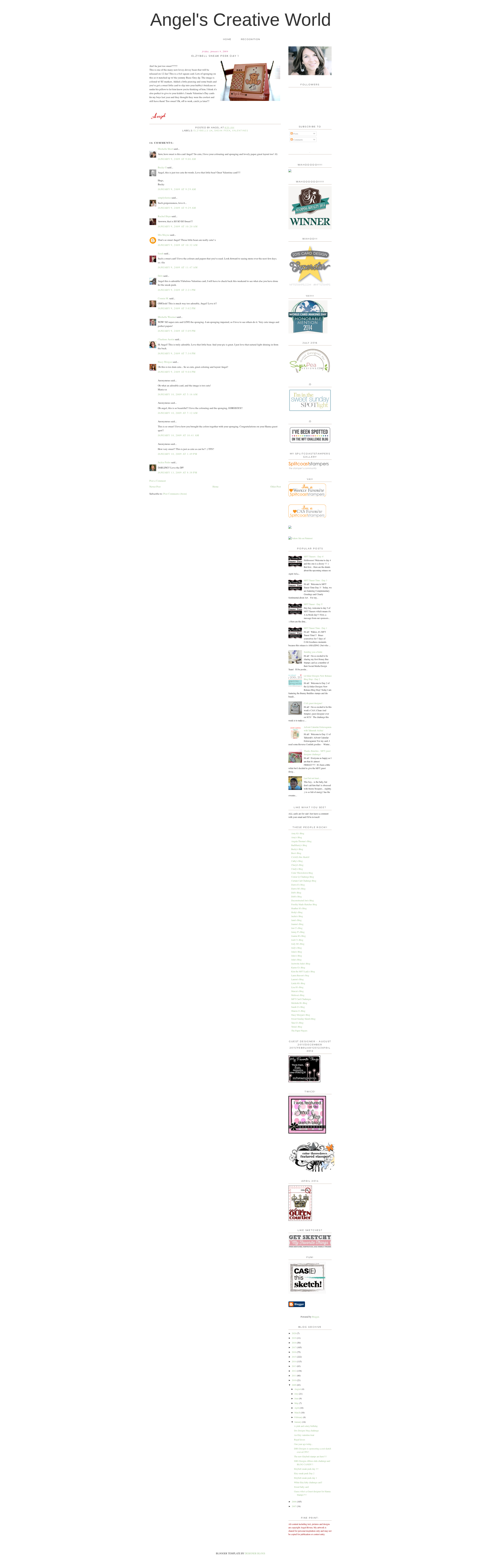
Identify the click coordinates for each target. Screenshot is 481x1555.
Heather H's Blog (299, 908)
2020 (294, 1333)
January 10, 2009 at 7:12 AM (178, 413)
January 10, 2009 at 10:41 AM (178, 435)
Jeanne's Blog (297, 924)
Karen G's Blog (298, 967)
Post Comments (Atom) (175, 493)
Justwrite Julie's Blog (300, 963)
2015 (294, 1356)
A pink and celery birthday (306, 1425)
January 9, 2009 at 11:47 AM (178, 267)
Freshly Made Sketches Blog (304, 904)
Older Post (275, 486)
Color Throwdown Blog (302, 872)
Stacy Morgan (165, 361)
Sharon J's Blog (298, 1010)
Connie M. (163, 298)
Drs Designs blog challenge (306, 1430)
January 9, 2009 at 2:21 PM (177, 290)
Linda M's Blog (298, 983)
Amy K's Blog (297, 833)
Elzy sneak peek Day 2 (304, 1473)
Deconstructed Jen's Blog (302, 900)
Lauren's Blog (297, 979)
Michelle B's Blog (299, 1002)
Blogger (315, 1316)
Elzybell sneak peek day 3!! (306, 1468)
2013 (294, 1366)
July (296, 1393)
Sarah (160, 253)
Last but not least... (312, 778)
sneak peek (222, 130)
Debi (160, 275)
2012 (294, 1370)
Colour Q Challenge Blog (302, 876)
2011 (294, 1375)
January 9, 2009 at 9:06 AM (177, 159)
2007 (294, 1506)
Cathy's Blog (297, 860)
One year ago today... (303, 1443)
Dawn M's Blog (298, 888)
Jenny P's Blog (298, 931)
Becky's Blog (297, 849)
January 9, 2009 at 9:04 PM (177, 371)
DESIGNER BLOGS (255, 1553)
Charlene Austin (166, 339)
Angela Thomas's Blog (301, 841)
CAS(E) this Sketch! (300, 856)
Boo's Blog (296, 853)
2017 (294, 1347)
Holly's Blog (297, 912)
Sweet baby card (301, 1486)
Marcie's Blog (297, 991)
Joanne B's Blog (298, 935)
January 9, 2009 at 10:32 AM (178, 245)
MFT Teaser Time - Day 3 (315, 580)
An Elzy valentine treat (304, 1434)
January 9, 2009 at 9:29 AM (177, 189)
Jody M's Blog (297, 943)
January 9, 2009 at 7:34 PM (177, 353)
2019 (294, 1337)
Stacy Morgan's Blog (300, 1014)
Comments (298, 139)
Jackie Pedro (164, 462)
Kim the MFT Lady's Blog (303, 971)
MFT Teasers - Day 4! (314, 556)
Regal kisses (299, 1439)
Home (227, 39)
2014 (294, 1361)
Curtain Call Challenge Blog (303, 880)
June (296, 1398)
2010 (294, 1380)
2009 (294, 1384)
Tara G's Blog (297, 1022)
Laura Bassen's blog (300, 975)
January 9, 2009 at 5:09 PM (177, 330)
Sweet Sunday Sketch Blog (303, 1018)
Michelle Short (165, 148)
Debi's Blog (296, 896)
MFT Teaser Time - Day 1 (315, 627)
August (298, 1388)
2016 (294, 1351)
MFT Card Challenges (301, 998)
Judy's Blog (296, 947)
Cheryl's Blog (297, 864)
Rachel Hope (164, 216)
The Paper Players (299, 1030)
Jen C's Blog (297, 927)
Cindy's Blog (297, 868)
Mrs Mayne (163, 234)
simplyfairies (164, 197)
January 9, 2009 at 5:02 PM (177, 308)
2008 (294, 1501)
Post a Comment (157, 480)
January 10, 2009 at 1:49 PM (177, 454)
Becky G (162, 167)
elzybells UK (203, 130)
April (297, 1407)
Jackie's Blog (297, 916)
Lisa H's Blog (297, 987)
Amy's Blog (296, 837)
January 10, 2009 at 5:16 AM (178, 394)
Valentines (240, 130)
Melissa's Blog (297, 995)
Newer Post (155, 486)
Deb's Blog (296, 892)
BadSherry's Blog (299, 845)
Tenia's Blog (296, 1026)
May (296, 1403)
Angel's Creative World (240, 19)
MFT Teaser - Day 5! (313, 604)
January (298, 1421)
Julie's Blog (296, 959)
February (298, 1417)
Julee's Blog (296, 951)
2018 (294, 1342)
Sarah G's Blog (298, 1006)
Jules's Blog (296, 955)
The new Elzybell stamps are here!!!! (310, 1456)
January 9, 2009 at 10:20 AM (178, 226)
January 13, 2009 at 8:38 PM (177, 472)
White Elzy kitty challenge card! (308, 1482)
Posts (295, 133)
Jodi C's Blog (297, 939)
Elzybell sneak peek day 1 (305, 1477)
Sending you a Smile (313, 651)
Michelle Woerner (167, 317)
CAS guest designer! (313, 703)
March (297, 1412)
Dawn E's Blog (298, 884)
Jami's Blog (296, 920)
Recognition (250, 39)
